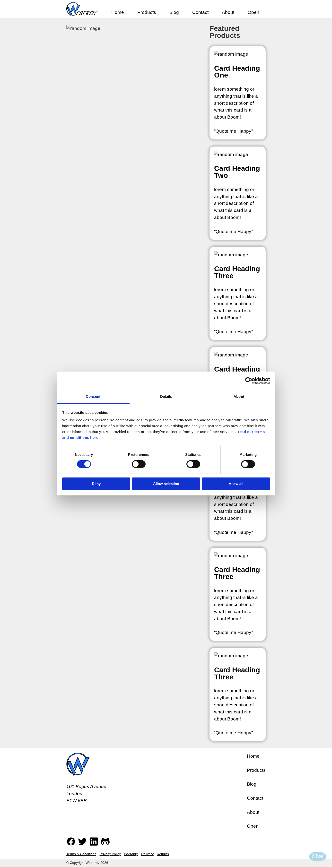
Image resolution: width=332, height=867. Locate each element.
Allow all (236, 484)
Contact (200, 12)
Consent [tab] (93, 396)
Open (253, 12)
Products (146, 12)
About (228, 12)
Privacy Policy (110, 854)
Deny (96, 484)
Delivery (147, 854)
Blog (174, 12)
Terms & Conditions (81, 854)
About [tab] (239, 396)
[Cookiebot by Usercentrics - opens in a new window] (248, 380)
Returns (163, 854)
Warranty (131, 854)
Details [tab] (166, 396)
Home (117, 12)
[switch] (139, 464)
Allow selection (166, 484)
